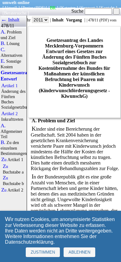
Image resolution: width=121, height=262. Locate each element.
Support (88, 7)
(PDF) (40, 7)
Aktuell (10, 7)
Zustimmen (43, 252)
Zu (4, 159)
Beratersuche (15, 13)
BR (53, 7)
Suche (78, 11)
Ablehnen (79, 252)
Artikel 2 (9, 113)
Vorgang (74, 19)
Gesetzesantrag (15, 72)
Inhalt (58, 19)
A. (3, 31)
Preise (28, 7)
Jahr (28, 19)
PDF (104, 20)
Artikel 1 (9, 85)
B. (3, 43)
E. (3, 61)
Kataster (68, 7)
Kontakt (107, 7)
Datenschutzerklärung (29, 242)
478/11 (93, 20)
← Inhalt (10, 19)
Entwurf (9, 78)
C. (3, 49)
